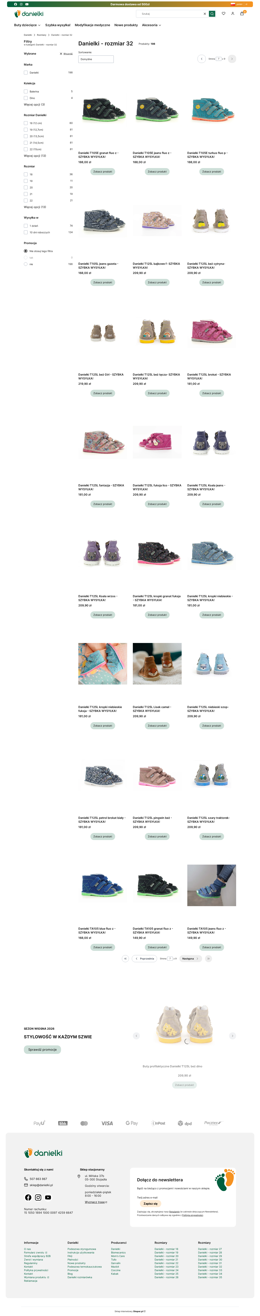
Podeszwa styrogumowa (82, 1248)
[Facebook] (28, 1197)
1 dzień (34, 225)
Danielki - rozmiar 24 (166, 1270)
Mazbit (115, 1266)
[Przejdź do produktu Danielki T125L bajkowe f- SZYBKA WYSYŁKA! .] (157, 220)
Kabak (115, 1273)
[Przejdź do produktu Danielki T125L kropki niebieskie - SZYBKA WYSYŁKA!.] (211, 553)
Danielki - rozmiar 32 (210, 1266)
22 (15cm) (35, 149)
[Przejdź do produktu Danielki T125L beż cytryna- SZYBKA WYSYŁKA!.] (211, 220)
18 (31, 174)
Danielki (28, 35)
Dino (32, 98)
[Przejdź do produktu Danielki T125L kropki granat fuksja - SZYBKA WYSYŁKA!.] (157, 553)
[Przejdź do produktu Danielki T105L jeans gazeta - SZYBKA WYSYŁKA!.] (102, 220)
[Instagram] (38, 1197)
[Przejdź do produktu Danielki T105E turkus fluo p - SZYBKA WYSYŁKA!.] (211, 110)
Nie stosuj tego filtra (41, 251)
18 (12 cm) (36, 123)
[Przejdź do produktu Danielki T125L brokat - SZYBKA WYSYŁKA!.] (211, 331)
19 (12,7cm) (36, 129)
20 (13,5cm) (37, 136)
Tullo (113, 1259)
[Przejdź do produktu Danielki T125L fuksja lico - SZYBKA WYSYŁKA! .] (157, 442)
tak (31, 257)
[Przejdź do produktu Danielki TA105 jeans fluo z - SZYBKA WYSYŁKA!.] (211, 885)
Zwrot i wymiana (33, 1259)
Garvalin (115, 1263)
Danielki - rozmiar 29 (210, 1255)
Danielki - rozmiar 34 (210, 1273)
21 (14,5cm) (37, 142)
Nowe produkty (77, 1263)
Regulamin (174, 1211)
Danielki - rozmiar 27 (210, 1248)
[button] (212, 14)
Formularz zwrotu (34, 1252)
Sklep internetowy (129, 1311)
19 (31, 180)
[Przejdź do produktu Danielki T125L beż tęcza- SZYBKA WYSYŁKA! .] (157, 331)
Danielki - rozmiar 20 (166, 1255)
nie (31, 264)
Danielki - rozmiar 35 (210, 1277)
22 (31, 200)
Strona (212, 58)
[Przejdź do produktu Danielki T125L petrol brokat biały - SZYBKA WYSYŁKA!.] (102, 774)
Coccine (115, 1270)
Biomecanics (118, 1252)
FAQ (70, 1255)
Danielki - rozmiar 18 (166, 1248)
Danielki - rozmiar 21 (166, 1259)
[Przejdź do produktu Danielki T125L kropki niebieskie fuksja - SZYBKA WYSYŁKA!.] (102, 664)
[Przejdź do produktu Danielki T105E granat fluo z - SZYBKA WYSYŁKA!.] (102, 110)
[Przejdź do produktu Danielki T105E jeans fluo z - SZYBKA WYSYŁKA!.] (157, 110)
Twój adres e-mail (147, 1197)
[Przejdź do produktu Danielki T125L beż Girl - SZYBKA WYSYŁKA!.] (102, 331)
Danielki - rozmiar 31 (210, 1263)
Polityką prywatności (192, 1215)
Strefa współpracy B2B (37, 1255)
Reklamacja (30, 1280)
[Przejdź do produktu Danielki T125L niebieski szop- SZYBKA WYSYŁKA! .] (211, 664)
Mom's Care (118, 1255)
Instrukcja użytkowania (81, 1252)
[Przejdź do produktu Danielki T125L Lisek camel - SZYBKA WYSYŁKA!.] (157, 664)
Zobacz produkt (102, 171)
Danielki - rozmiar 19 (166, 1252)
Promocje (73, 1270)
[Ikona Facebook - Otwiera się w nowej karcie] (15, 4)
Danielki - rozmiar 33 (210, 1270)
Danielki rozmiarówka (80, 1277)
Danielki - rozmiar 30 (210, 1259)
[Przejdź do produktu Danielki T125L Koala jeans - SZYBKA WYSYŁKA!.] (211, 442)
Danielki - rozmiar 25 (166, 1273)
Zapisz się (151, 1203)
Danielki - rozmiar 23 (166, 1266)
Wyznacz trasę (95, 1202)
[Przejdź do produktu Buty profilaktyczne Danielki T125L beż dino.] (184, 1023)
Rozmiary (41, 35)
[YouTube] (48, 1197)
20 (31, 187)
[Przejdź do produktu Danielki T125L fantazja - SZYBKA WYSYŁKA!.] (102, 442)
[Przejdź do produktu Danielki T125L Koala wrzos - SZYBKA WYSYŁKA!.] (102, 553)
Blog (70, 1273)
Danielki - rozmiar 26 (166, 1277)
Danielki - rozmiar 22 (166, 1263)
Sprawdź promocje (42, 1049)
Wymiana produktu (35, 1277)
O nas (27, 1248)
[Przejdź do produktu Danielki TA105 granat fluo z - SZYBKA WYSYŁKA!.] (157, 885)
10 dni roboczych (40, 232)
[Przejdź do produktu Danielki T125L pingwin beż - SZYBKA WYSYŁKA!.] (157, 774)
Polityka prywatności (36, 1270)
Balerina (34, 91)
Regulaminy (30, 1263)
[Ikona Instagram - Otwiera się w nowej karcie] (21, 4)
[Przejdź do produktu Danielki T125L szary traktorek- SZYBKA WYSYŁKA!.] (211, 774)
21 (31, 193)
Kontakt (28, 1266)
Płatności (73, 1259)
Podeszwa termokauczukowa (85, 1266)
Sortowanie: (85, 52)
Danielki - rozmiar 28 (210, 1252)
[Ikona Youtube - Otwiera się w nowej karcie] (27, 4)
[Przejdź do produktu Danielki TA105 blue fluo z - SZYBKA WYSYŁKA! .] (102, 885)
